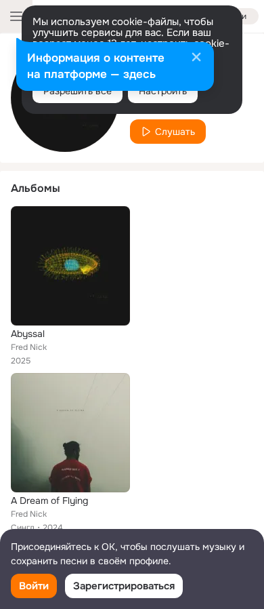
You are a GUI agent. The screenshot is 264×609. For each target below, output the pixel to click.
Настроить (163, 91)
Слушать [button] (175, 131)
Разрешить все (77, 91)
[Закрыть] (196, 58)
